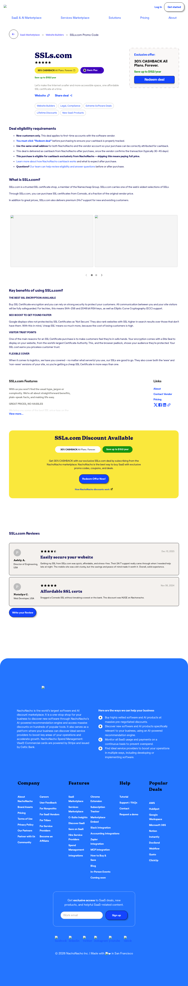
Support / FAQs (128, 802)
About (157, 388)
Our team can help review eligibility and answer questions (62, 166)
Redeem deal (154, 79)
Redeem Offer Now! (94, 478)
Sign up (116, 915)
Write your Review (22, 612)
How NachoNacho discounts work (92, 489)
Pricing (144, 17)
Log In (158, 7)
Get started (174, 7)
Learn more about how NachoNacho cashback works (46, 161)
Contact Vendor (162, 394)
